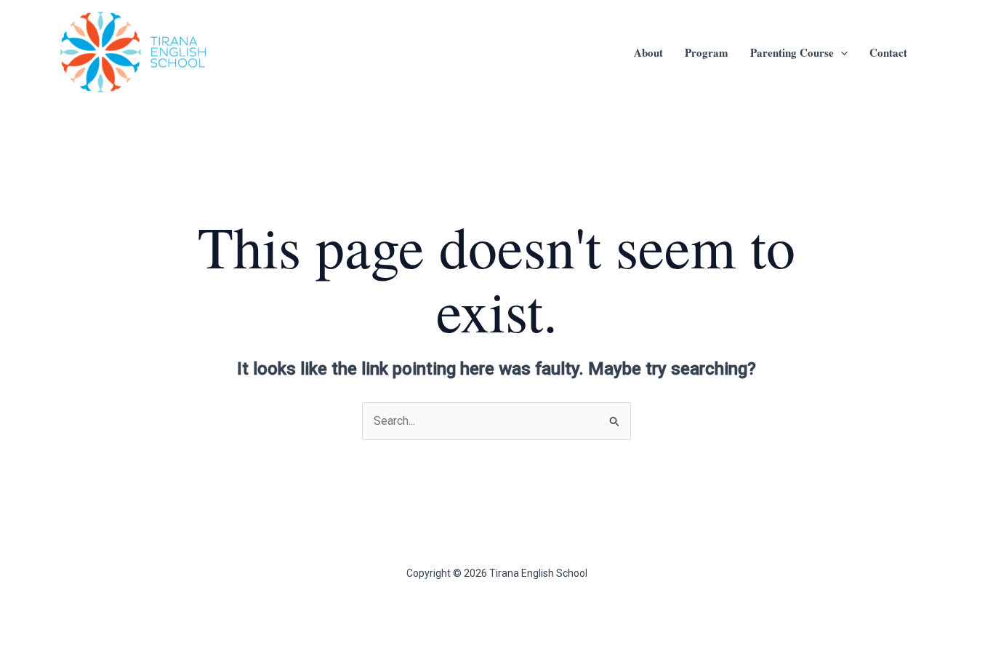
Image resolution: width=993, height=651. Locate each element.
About (648, 52)
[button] (841, 52)
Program (706, 52)
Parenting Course (792, 52)
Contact (888, 52)
